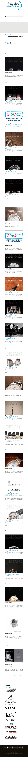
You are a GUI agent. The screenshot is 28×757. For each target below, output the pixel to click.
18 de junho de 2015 (8, 417)
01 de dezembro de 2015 (9, 368)
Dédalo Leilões (8, 72)
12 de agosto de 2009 (8, 666)
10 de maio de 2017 (8, 195)
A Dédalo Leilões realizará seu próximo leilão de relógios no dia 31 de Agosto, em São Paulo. (14, 395)
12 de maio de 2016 (8, 293)
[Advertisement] (14, 26)
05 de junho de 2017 (8, 172)
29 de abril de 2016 (8, 316)
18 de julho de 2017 (8, 149)
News (8, 34)
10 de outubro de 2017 (8, 102)
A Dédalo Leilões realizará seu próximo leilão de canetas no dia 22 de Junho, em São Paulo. (14, 420)
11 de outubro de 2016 (8, 223)
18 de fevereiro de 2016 (9, 340)
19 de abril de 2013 (8, 575)
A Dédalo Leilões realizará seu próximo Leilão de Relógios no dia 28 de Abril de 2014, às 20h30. (14, 524)
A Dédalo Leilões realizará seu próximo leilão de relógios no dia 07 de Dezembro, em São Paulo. (14, 371)
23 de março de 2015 (8, 441)
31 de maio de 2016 (8, 270)
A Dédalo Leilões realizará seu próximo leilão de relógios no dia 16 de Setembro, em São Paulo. (14, 472)
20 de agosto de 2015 (8, 392)
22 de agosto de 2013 (8, 551)
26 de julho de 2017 (8, 125)
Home (5, 34)
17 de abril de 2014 (8, 521)
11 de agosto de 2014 (8, 494)
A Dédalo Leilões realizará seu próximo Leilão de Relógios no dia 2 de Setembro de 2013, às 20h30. (14, 554)
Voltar (10, 34)
